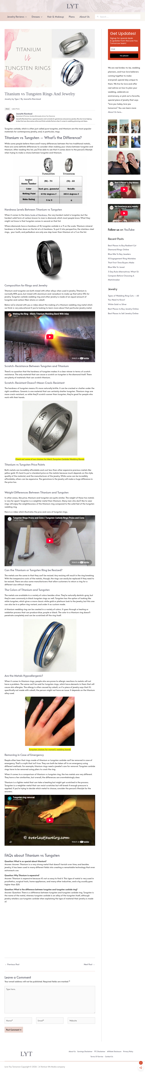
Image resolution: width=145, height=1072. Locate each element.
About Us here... (115, 112)
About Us (72, 1051)
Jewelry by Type (12, 98)
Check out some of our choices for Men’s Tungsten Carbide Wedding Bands (49, 459)
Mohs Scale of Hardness (36, 214)
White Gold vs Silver (117, 304)
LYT (72, 6)
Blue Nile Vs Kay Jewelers (119, 254)
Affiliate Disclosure (114, 1051)
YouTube (129, 229)
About (7, 109)
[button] (25, 16)
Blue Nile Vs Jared (116, 267)
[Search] (98, 16)
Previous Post (12, 964)
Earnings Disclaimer (84, 1051)
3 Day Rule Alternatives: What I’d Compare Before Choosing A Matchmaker (123, 275)
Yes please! (124, 56)
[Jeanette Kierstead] (10, 117)
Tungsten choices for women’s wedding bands (50, 749)
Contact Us (109, 1056)
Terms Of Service (96, 1056)
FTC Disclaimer (99, 1051)
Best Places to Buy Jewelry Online (123, 308)
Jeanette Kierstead (24, 113)
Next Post (89, 964)
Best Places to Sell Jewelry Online (123, 313)
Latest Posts (16, 109)
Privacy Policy (128, 1051)
